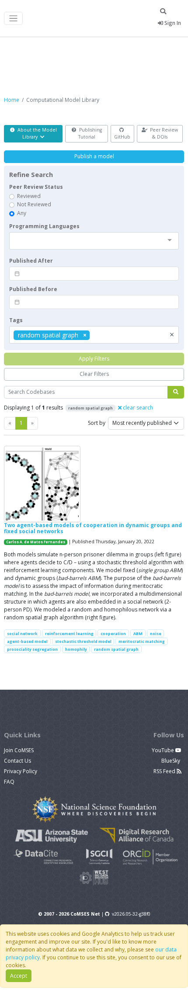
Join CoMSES (19, 750)
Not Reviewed (34, 204)
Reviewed (29, 196)
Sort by (96, 423)
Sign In (172, 23)
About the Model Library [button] (36, 133)
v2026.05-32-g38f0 (131, 914)
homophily (76, 649)
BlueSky (171, 760)
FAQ (9, 781)
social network (22, 633)
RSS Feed (165, 771)
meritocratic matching (141, 641)
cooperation (113, 633)
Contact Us (17, 760)
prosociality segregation (32, 649)
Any (21, 213)
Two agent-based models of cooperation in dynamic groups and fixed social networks (93, 528)
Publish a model (94, 156)
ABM (138, 633)
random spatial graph (116, 649)
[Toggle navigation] (13, 18)
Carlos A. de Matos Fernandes (35, 542)
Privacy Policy (20, 771)
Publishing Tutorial (90, 133)
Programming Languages (44, 226)
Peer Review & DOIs (163, 133)
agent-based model (27, 641)
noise (155, 633)
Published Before (33, 289)
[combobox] (94, 241)
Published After (31, 260)
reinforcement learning (69, 633)
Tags (16, 320)
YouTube (163, 750)
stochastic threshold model (83, 641)
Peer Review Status (36, 187)
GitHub (122, 137)
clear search (137, 407)
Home (11, 100)
